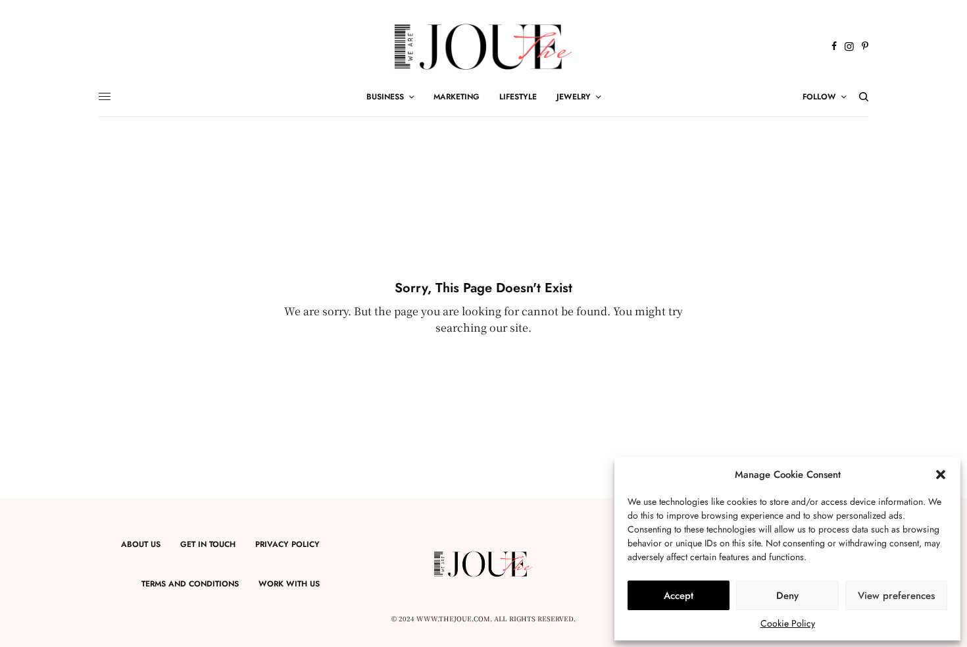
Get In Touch (208, 544)
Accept (678, 595)
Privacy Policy (287, 544)
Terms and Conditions (190, 584)
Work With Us (289, 584)
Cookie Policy (787, 623)
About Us (141, 544)
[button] (940, 474)
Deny (787, 595)
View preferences (896, 595)
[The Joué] (483, 46)
